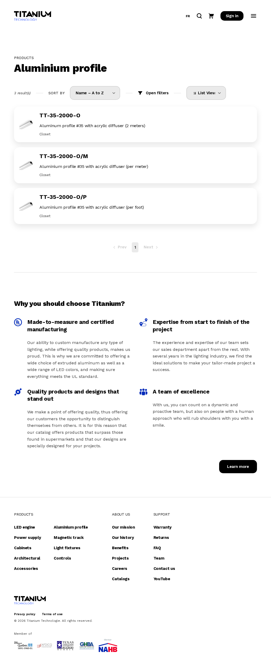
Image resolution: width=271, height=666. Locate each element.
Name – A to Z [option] (90, 93)
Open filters (157, 93)
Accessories (26, 568)
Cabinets (22, 548)
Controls (62, 558)
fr (188, 16)
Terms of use (52, 614)
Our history (123, 537)
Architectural (27, 558)
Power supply (27, 537)
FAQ (157, 548)
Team (158, 558)
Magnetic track (69, 537)
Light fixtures (67, 548)
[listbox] (95, 93)
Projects (120, 558)
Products (23, 514)
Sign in (232, 16)
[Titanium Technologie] (32, 16)
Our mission (123, 527)
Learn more (238, 466)
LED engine (24, 527)
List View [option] (206, 93)
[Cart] (211, 16)
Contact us (164, 568)
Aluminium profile (71, 527)
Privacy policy (24, 614)
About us (121, 514)
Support (161, 514)
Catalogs (120, 578)
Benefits (120, 548)
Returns (161, 537)
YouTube (161, 578)
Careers (119, 568)
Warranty (162, 527)
